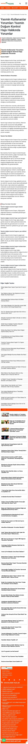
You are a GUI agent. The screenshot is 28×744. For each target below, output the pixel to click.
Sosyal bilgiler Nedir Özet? (8, 736)
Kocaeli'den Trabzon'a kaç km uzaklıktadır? (13, 718)
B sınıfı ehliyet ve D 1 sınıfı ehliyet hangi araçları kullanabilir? (14, 703)
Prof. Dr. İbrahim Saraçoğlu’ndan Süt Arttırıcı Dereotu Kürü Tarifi (13, 312)
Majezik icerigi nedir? (7, 691)
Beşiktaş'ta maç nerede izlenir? (10, 726)
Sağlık (2, 8)
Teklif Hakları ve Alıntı (7, 675)
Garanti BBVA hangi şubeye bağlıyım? (11, 712)
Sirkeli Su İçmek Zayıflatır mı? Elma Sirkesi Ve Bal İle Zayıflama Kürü (13, 398)
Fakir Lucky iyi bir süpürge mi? (9, 716)
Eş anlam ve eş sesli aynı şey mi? (10, 732)
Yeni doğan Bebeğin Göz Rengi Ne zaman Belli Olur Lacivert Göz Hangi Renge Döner (13, 306)
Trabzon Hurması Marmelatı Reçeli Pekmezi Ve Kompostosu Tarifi (13, 349)
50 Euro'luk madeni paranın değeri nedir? (12, 734)
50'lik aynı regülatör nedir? (8, 714)
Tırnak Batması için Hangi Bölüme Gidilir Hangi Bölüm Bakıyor (12, 337)
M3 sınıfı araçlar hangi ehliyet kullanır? (11, 720)
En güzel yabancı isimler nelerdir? (10, 722)
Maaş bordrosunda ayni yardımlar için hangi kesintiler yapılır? (13, 706)
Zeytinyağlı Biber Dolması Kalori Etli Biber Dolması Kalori (12, 300)
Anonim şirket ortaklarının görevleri (11, 693)
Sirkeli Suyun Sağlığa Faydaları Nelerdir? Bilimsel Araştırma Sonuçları (12, 324)
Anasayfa (3, 14)
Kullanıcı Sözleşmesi (7, 673)
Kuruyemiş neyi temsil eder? (9, 724)
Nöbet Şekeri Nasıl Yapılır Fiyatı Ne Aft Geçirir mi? (13, 287)
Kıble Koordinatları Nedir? (8, 730)
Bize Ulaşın (4, 677)
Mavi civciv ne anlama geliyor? (9, 695)
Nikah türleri (5, 708)
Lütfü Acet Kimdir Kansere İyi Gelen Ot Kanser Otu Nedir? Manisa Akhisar (13, 367)
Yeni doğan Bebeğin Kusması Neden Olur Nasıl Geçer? (13, 355)
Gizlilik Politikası (6, 671)
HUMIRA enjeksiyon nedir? (8, 689)
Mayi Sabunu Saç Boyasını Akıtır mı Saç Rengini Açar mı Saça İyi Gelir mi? (12, 373)
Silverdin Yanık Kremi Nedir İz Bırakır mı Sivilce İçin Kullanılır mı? (13, 318)
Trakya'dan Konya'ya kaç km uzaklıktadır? (12, 687)
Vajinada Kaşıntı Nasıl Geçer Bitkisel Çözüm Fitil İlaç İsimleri (13, 361)
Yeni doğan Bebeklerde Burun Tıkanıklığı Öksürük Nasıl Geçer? (12, 392)
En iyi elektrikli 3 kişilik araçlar (9, 728)
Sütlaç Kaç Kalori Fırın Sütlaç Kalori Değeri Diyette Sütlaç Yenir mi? (12, 330)
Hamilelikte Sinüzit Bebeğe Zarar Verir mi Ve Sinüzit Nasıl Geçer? (13, 404)
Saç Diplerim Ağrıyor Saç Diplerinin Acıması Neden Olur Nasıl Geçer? (13, 294)
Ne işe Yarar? (23, 8)
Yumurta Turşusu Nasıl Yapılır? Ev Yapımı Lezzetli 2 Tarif (12, 343)
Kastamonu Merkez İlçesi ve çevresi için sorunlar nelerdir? (14, 700)
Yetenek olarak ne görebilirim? (9, 697)
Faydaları (7, 8)
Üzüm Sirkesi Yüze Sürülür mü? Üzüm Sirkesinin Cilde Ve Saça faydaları (11, 386)
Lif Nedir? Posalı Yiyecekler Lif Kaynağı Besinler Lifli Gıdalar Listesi (11, 379)
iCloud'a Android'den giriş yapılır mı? (11, 710)
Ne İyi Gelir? (15, 8)
